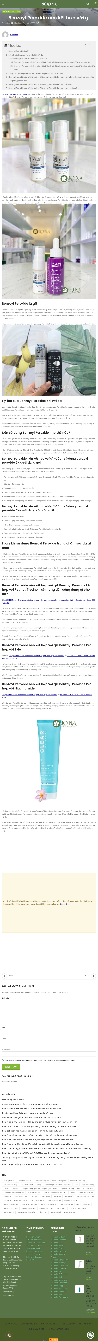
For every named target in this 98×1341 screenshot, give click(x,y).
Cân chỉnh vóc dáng (10, 1185)
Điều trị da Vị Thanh (46, 1208)
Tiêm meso (68, 1196)
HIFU (76, 1185)
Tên (4, 1027)
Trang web (6, 1049)
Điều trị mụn (61, 1208)
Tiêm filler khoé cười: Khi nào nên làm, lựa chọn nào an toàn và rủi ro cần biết (37, 1140)
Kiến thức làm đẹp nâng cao (14, 1193)
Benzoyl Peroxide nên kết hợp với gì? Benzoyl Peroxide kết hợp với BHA (40, 84)
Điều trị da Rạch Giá (83, 1204)
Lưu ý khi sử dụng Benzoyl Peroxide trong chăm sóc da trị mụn (35, 73)
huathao (14, 34)
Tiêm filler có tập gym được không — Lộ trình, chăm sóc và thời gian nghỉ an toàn (39, 1135)
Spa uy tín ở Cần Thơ (86, 1193)
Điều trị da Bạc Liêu (37, 1200)
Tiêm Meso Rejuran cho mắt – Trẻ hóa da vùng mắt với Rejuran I (31, 1109)
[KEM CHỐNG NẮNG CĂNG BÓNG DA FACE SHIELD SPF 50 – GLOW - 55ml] (79, 1299)
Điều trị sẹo (43, 1212)
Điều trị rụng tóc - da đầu (26, 1212)
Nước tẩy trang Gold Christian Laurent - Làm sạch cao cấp (91, 1242)
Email (4, 1038)
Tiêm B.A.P (34, 1196)
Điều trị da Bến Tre (54, 1200)
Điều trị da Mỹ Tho (66, 1204)
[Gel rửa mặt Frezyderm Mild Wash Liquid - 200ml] (79, 1270)
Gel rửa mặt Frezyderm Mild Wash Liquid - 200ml (90, 1267)
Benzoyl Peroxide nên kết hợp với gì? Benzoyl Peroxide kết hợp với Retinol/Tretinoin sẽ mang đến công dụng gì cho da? (51, 79)
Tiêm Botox (46, 1196)
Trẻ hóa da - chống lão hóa (85, 1196)
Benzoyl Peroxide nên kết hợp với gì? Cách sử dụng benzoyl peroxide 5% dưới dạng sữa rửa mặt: (54, 68)
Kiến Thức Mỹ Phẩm (11, 11)
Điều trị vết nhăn (70, 1212)
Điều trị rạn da (9, 1212)
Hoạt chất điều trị (87, 1185)
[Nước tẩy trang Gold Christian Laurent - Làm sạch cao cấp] (79, 1245)
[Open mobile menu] (3, 3)
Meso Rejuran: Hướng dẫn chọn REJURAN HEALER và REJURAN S (30, 1104)
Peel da (72, 1193)
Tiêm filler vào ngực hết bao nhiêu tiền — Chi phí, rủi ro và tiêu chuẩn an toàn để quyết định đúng (46, 1148)
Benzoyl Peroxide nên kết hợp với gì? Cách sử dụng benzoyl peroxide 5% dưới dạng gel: (52, 62)
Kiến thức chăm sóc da (85, 1189)
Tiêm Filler (57, 1196)
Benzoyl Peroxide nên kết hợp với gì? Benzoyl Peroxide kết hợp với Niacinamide (43, 88)
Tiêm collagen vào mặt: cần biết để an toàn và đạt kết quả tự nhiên (33, 1131)
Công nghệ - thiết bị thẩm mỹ (31, 1185)
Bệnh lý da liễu (9, 1181)
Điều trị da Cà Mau (70, 1200)
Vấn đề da (7, 1200)
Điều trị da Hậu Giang (11, 1204)
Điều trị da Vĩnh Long (28, 1208)
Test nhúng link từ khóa (13, 1100)
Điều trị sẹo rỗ (56, 1212)
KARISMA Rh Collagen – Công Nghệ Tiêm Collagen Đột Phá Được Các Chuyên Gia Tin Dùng (43, 1189)
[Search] (87, 3)
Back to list (49, 976)
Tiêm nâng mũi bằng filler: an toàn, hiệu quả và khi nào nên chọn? (32, 1164)
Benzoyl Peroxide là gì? (18, 51)
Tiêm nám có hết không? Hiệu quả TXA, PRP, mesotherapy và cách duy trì (36, 1153)
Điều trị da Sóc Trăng (11, 1208)
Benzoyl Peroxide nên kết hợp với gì (16, 94)
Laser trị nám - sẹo (33, 1193)
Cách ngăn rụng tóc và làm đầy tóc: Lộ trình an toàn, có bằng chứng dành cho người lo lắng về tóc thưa (47, 1158)
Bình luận (6, 998)
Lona (91, 828)
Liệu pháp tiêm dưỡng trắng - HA (55, 1193)
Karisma (6, 1189)
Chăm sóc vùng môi (24, 1181)
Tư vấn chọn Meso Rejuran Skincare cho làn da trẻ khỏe (27, 1113)
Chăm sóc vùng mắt (42, 1181)
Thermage (7, 1196)
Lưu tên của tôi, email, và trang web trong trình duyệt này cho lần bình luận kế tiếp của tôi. (40, 1060)
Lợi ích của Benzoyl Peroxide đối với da (25, 55)
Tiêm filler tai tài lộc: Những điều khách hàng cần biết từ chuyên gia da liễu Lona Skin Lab (42, 1144)
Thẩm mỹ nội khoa (20, 1196)
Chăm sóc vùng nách (59, 1181)
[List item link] (12, 1291)
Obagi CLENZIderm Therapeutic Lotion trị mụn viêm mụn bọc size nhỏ (29, 600)
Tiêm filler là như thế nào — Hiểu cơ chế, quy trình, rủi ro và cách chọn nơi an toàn (39, 1122)
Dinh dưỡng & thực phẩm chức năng (57, 1185)
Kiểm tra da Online (9, 1081)
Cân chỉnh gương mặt (77, 1181)
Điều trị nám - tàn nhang (77, 1208)
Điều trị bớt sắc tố (20, 1200)
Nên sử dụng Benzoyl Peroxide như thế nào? (27, 58)
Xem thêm (64, 904)
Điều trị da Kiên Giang (29, 1204)
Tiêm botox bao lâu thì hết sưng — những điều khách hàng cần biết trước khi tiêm (39, 1126)
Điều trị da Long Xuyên (48, 1204)
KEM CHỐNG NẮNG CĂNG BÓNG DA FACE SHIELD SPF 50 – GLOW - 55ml (91, 1296)
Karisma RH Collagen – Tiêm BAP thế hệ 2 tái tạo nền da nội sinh (31, 1117)
